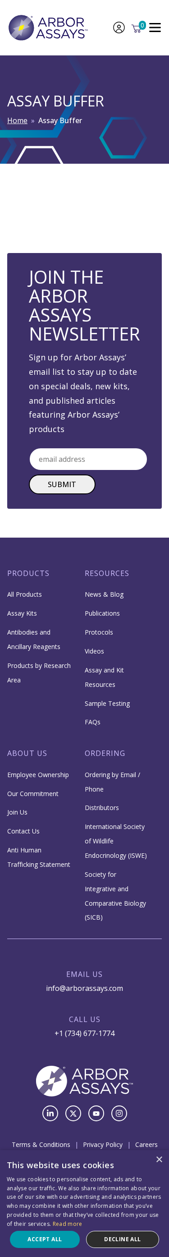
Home (17, 120)
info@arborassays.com (84, 988)
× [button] (158, 1159)
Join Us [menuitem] (17, 812)
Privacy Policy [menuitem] (103, 1144)
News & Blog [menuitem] (104, 594)
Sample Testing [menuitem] (107, 703)
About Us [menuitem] (27, 753)
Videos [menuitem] (94, 651)
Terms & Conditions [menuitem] (41, 1144)
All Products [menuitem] (24, 594)
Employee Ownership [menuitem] (38, 774)
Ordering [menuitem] (105, 753)
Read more (67, 1224)
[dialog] (84, 1203)
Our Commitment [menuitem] (33, 793)
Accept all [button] (44, 1239)
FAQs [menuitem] (92, 722)
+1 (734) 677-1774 (84, 1033)
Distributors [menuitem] (102, 807)
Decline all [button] (122, 1239)
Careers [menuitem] (146, 1144)
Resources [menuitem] (107, 573)
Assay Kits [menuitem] (22, 613)
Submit (62, 484)
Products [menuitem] (28, 573)
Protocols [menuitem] (99, 632)
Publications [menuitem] (102, 613)
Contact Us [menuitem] (23, 831)
